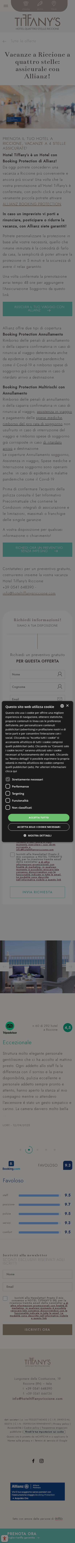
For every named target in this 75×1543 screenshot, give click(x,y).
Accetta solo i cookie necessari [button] (38, 827)
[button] (38, 835)
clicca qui (11, 771)
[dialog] (37, 771)
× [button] (67, 705)
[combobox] (62, 706)
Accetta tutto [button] (39, 817)
